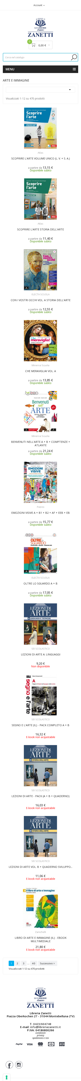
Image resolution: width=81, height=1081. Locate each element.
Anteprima (32, 150)
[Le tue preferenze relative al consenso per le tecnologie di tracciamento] (6, 1077)
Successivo (47, 963)
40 (33, 963)
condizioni (40, 1033)
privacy (40, 1035)
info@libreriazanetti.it (45, 1027)
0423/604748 (42, 1024)
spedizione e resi (40, 1038)
